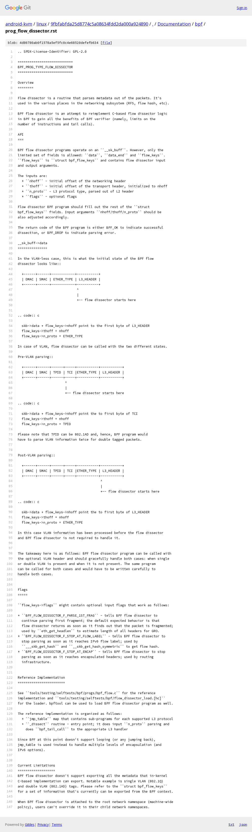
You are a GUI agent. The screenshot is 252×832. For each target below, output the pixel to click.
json (243, 824)
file (106, 43)
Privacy (43, 824)
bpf (199, 24)
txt (231, 824)
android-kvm (18, 24)
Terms (57, 824)
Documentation (174, 24)
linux (41, 24)
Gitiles (29, 824)
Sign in (242, 7)
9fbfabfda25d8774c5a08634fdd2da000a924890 (99, 24)
